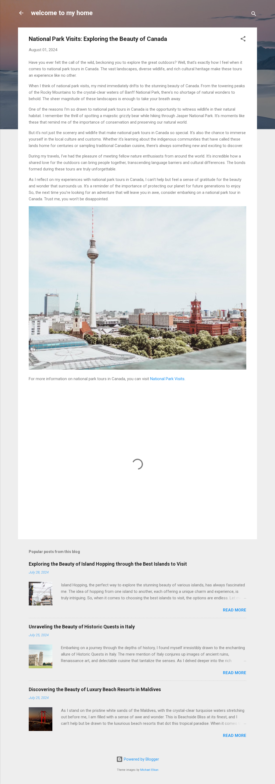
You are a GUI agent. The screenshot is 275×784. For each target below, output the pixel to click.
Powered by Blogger (141, 759)
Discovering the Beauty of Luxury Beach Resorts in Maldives (95, 689)
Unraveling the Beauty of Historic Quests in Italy (82, 626)
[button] (243, 40)
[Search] (254, 14)
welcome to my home (62, 13)
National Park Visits (167, 378)
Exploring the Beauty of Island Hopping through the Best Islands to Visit (108, 564)
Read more (234, 610)
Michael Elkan (149, 770)
